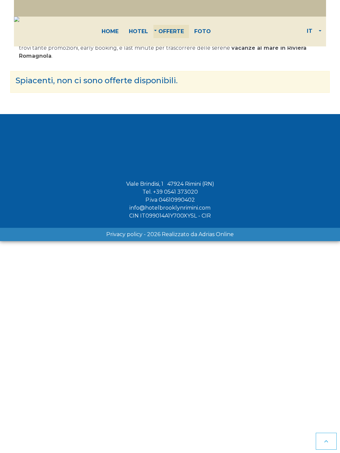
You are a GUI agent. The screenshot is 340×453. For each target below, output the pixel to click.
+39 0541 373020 (175, 192)
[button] (138, 31)
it (309, 31)
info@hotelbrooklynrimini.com (170, 208)
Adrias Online (216, 234)
